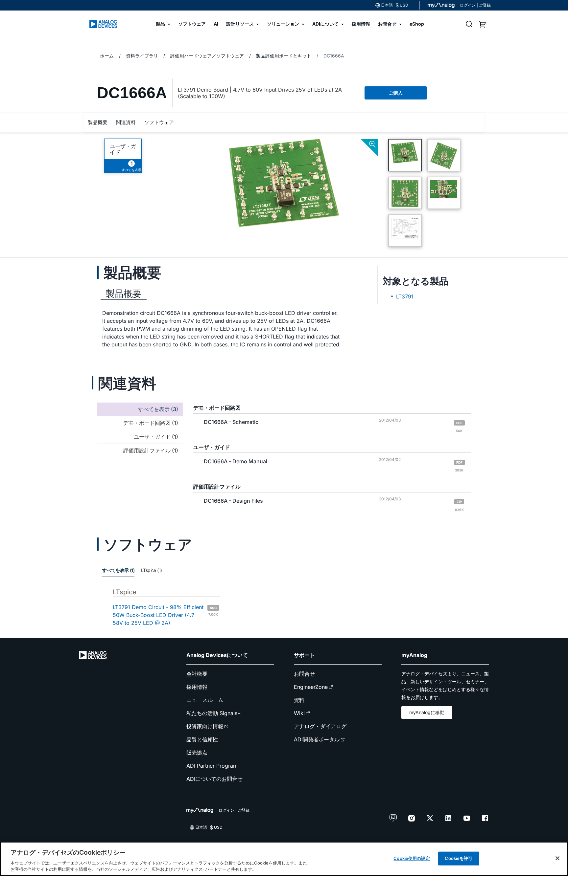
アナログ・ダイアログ (320, 726)
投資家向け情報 (204, 726)
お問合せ (304, 673)
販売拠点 (196, 752)
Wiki (299, 713)
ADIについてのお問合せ (214, 779)
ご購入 (396, 93)
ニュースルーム (204, 700)
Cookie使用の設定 (411, 858)
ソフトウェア (159, 122)
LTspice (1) (151, 570)
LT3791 (405, 296)
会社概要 (196, 673)
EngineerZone (311, 687)
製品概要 (97, 122)
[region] (284, 859)
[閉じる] (557, 858)
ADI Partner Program (212, 765)
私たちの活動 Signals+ (213, 713)
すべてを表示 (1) (118, 570)
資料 (299, 700)
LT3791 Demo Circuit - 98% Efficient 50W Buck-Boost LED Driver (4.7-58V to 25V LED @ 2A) (165, 615)
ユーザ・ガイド (123, 149)
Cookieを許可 (458, 858)
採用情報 (196, 687)
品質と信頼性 (202, 739)
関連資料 (126, 122)
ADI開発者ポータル (317, 739)
